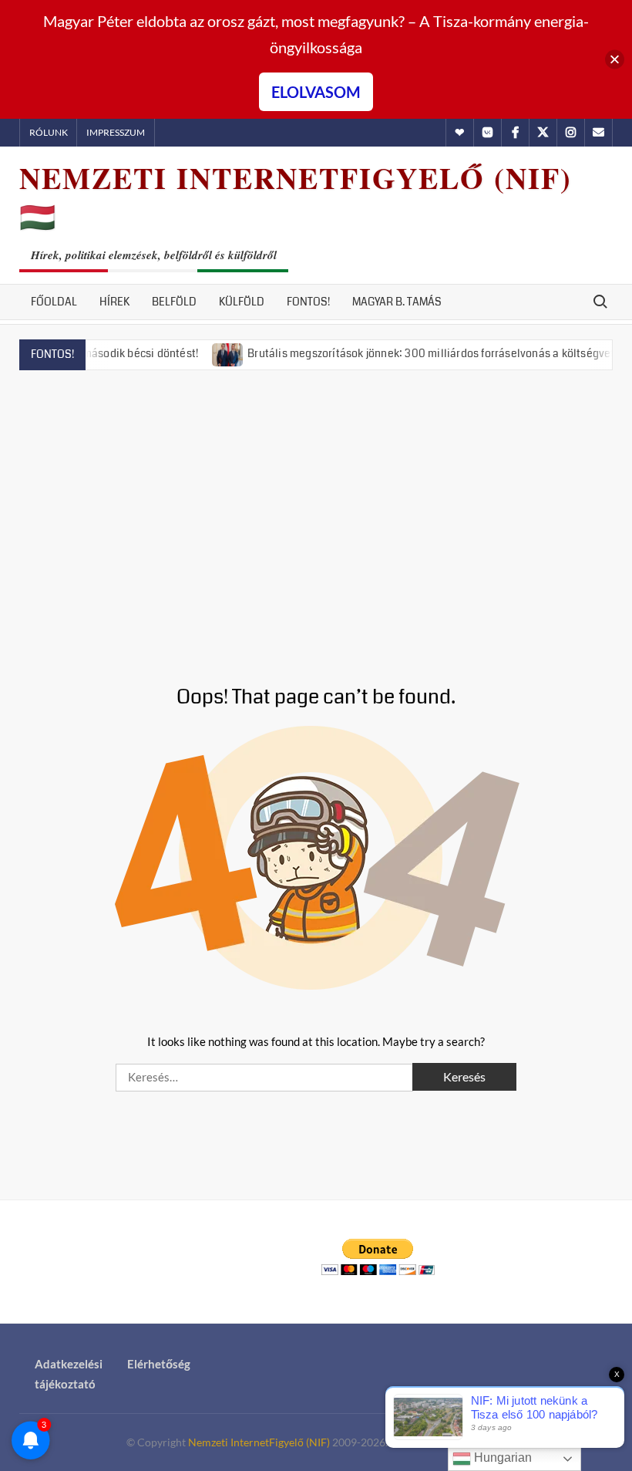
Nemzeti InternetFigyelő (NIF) (259, 1442)
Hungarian (501, 1457)
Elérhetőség (158, 1364)
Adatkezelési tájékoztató (69, 1374)
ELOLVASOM (316, 92)
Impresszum (115, 132)
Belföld (174, 301)
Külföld (241, 301)
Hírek (114, 301)
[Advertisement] (316, 509)
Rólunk (48, 132)
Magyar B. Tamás (397, 301)
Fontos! (308, 301)
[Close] (614, 59)
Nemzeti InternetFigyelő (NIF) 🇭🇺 (295, 197)
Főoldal (54, 301)
